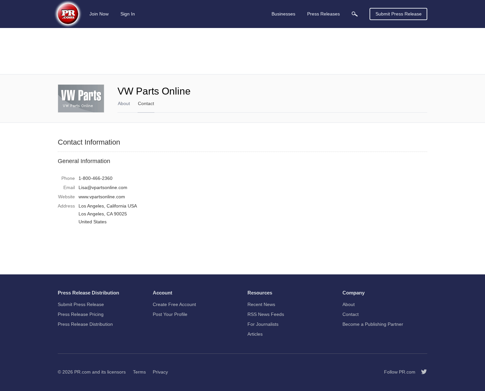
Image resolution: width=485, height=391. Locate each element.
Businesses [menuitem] (283, 13)
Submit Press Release (398, 13)
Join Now (99, 13)
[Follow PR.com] (421, 372)
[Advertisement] (242, 51)
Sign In (127, 13)
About (124, 103)
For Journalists (262, 324)
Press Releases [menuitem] (323, 13)
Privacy (160, 372)
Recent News (261, 304)
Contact (146, 103)
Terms (139, 372)
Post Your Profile (170, 314)
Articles (255, 334)
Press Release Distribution (85, 324)
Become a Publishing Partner (372, 324)
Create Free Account (174, 304)
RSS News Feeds (265, 314)
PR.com (82, 372)
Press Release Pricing (81, 314)
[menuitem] (355, 14)
